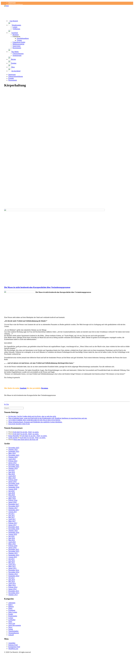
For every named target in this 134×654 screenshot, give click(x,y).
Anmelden (11, 643)
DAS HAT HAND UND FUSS (19, 424)
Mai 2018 (11, 495)
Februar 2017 (12, 523)
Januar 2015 (12, 568)
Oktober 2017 (13, 508)
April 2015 (12, 564)
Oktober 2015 (13, 553)
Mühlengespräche (18, 44)
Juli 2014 (11, 578)
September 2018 (13, 487)
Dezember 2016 (13, 527)
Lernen (15, 27)
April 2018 (12, 497)
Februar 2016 (12, 546)
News (10, 627)
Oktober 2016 (13, 530)
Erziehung (11, 610)
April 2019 (12, 476)
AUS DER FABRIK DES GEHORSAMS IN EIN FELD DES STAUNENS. (34, 420)
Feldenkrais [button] (16, 36)
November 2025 (13, 448)
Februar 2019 (12, 480)
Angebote (23, 388)
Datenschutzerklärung (15, 4)
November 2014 (13, 572)
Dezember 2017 (13, 504)
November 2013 (13, 593)
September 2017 (13, 510)
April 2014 (12, 583)
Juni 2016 (11, 538)
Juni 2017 (11, 515)
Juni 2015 (11, 561)
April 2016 (12, 542)
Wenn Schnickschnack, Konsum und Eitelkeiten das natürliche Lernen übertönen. (35, 422)
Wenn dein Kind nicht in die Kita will (25, 439)
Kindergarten (12, 616)
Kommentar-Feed (14, 647)
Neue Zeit (11, 623)
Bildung (11, 606)
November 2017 (13, 506)
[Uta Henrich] (67, 9)
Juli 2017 (11, 514)
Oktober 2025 (13, 449)
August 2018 (12, 489)
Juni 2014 (11, 579)
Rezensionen (17, 48)
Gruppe (19, 40)
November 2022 (13, 466)
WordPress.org (13, 648)
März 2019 (12, 478)
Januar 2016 (12, 547)
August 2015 (12, 557)
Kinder (10, 614)
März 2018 (12, 498)
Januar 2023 (12, 463)
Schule (10, 629)
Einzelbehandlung (23, 38)
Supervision (16, 46)
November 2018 (13, 483)
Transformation (13, 631)
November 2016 (13, 529)
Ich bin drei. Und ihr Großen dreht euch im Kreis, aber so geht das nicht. (32, 416)
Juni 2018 (11, 493)
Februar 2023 (12, 461)
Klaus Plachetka (13, 436)
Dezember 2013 (13, 591)
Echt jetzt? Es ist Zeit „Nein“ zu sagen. (26, 432)
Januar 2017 (12, 525)
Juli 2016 (11, 536)
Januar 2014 (12, 589)
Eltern (10, 608)
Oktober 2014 (13, 574)
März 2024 (12, 453)
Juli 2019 (11, 470)
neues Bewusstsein (14, 625)
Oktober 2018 (13, 485)
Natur (10, 621)
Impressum (12, 2)
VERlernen (16, 29)
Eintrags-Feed (13, 645)
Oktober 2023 (13, 457)
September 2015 (13, 555)
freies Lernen (12, 612)
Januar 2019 (12, 481)
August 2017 (12, 512)
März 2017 (12, 521)
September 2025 (13, 451)
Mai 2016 (11, 540)
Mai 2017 (11, 517)
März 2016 (12, 544)
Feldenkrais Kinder (19, 42)
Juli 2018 (11, 491)
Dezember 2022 (13, 464)
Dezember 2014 (13, 570)
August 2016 (12, 534)
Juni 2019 (11, 472)
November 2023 (13, 455)
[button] (69, 24)
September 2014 (13, 576)
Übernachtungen (18, 53)
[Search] (14, 408)
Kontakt (11, 78)
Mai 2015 (11, 563)
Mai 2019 (11, 474)
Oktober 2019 (13, 468)
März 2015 (12, 566)
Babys (10, 605)
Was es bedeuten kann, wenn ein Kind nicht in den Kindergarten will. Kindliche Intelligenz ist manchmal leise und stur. (47, 418)
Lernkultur (11, 620)
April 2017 (12, 519)
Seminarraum (17, 55)
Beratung (16, 35)
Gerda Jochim (13, 437)
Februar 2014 (12, 587)
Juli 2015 (11, 559)
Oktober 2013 (13, 595)
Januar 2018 (12, 502)
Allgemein (11, 603)
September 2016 (13, 532)
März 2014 (12, 585)
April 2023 (12, 459)
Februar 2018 (12, 500)
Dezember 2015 (13, 549)
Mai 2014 (11, 581)
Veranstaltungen (13, 633)
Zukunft (11, 635)
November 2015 (13, 551)
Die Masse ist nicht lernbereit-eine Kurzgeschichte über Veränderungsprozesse (37, 287)
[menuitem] (69, 3)
